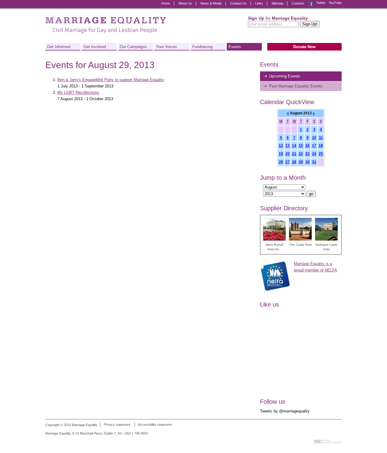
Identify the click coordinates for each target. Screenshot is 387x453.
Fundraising (202, 46)
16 (307, 145)
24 (314, 154)
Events (235, 46)
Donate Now (304, 46)
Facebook (310, 3)
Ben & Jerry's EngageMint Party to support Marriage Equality (110, 79)
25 (321, 154)
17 (314, 145)
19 (281, 154)
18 (321, 145)
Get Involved (94, 46)
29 (301, 162)
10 (314, 138)
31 (314, 162)
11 (321, 138)
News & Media (211, 3)
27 (287, 162)
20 (287, 154)
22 (301, 154)
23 (307, 154)
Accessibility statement (155, 425)
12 (281, 145)
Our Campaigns (133, 46)
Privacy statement (117, 425)
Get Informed (58, 46)
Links (259, 3)
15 (301, 145)
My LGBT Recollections (78, 92)
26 (281, 162)
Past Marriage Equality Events (296, 86)
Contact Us (238, 3)
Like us (269, 304)
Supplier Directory (284, 208)
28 (294, 162)
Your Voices (166, 46)
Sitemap (277, 3)
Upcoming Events (284, 76)
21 (294, 154)
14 (294, 145)
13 (287, 145)
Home (165, 3)
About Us (185, 3)
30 (307, 162)
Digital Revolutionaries (328, 441)
